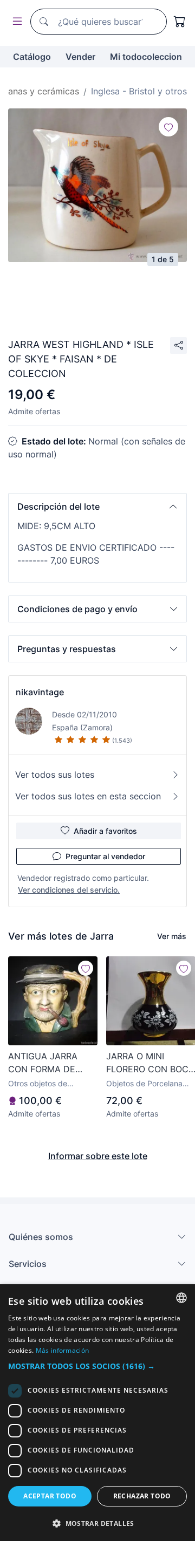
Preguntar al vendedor (105, 856)
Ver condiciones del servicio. (69, 889)
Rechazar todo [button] (142, 1496)
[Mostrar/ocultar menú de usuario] (15, 21)
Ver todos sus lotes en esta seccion (88, 796)
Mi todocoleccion (146, 56)
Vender (80, 56)
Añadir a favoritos (105, 830)
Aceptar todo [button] (49, 1496)
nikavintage (40, 692)
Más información (62, 1350)
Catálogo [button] (32, 56)
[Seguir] (168, 126)
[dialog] (97, 1412)
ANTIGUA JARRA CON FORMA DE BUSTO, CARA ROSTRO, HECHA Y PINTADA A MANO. (47, 1063)
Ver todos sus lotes (54, 774)
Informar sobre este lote (97, 1155)
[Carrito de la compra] (179, 22)
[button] (97, 506)
